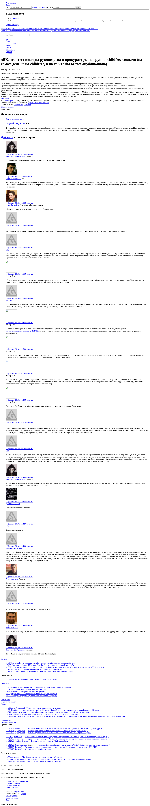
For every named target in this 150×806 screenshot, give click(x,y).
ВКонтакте (14, 19)
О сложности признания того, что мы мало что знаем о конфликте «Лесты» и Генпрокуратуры (63, 729)
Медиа (8, 39)
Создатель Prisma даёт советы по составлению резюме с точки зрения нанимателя (38, 687)
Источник (5, 98)
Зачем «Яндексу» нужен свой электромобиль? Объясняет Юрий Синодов (39, 671)
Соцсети (27, 105)
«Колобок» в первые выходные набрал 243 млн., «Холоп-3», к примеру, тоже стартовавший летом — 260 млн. (54, 710)
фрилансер (18, 737)
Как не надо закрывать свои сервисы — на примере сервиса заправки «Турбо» (59, 733)
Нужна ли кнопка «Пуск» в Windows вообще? (49, 741)
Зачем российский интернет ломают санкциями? (25, 692)
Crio (7, 227)
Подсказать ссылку (8, 702)
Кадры (8, 45)
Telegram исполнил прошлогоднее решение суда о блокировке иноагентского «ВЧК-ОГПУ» (62, 747)
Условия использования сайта (17, 781)
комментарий (7, 107)
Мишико (18, 729)
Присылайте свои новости (38, 103)
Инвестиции (11, 43)
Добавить (7, 137)
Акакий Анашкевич (14, 548)
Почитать (5, 683)
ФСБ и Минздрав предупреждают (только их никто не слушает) (31, 696)
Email (8, 7)
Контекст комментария (15, 119)
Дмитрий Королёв (13, 504)
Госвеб (8, 41)
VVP (7, 526)
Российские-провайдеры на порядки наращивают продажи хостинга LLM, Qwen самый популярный (48, 759)
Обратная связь (12, 798)
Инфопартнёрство (13, 785)
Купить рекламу (12, 25)
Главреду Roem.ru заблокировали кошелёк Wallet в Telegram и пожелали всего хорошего (73, 745)
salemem (9, 300)
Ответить (29, 154)
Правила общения (13, 783)
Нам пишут (10, 50)
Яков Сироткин (12, 628)
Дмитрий (18, 747)
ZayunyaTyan (20, 731)
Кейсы (8, 47)
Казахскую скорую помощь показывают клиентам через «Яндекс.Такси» (57, 731)
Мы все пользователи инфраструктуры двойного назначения (34, 669)
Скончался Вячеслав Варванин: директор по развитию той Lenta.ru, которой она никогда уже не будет (66, 737)
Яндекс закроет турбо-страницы (38, 749)
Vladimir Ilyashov (21, 741)
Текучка (9, 54)
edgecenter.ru (19, 792)
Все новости (6, 720)
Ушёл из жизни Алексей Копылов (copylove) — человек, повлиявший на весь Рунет (41, 665)
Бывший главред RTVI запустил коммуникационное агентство (35, 708)
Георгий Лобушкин (15, 123)
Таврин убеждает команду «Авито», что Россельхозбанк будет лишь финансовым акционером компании (68, 739)
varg (7, 250)
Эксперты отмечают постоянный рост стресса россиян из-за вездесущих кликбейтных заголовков (49, 712)
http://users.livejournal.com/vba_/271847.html (22, 331)
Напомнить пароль (39, 7)
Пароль (42, 7)
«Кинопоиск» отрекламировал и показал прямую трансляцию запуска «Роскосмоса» (44, 714)
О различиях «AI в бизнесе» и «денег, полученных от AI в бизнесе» (35, 757)
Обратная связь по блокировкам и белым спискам (26, 689)
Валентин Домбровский (15, 156)
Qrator (23, 794)
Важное (4, 659)
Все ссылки (5, 700)
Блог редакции (11, 796)
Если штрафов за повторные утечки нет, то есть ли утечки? (32, 679)
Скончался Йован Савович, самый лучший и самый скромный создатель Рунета (40, 663)
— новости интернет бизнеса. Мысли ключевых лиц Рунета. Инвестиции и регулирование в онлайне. (45, 31)
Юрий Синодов (12, 579)
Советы (9, 52)
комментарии (8, 101)
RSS (7, 800)
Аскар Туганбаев (12, 205)
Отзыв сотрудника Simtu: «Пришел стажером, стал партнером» (33, 761)
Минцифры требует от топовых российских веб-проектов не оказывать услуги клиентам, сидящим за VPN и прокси (55, 667)
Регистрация (11, 3)
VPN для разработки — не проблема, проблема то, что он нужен (31, 694)
